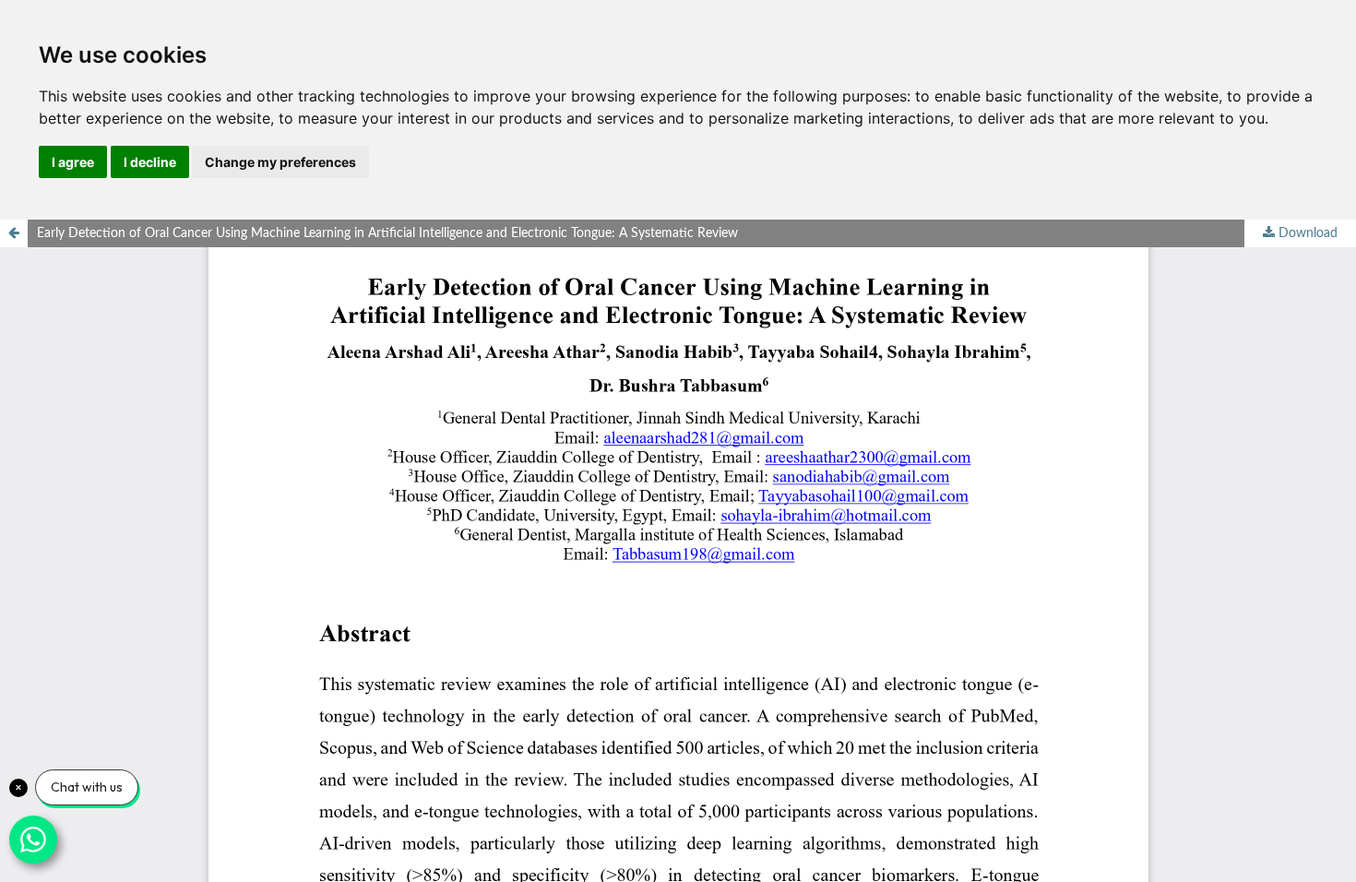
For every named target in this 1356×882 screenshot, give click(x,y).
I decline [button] (150, 162)
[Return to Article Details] (14, 233)
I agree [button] (73, 162)
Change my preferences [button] (280, 162)
